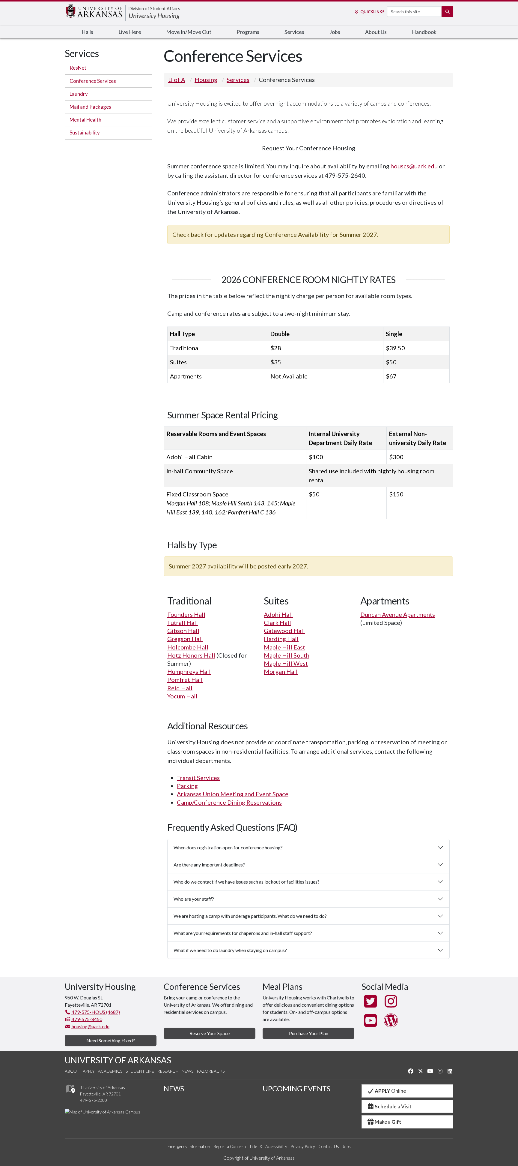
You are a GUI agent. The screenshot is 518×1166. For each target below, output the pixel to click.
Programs (248, 32)
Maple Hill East (284, 647)
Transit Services (198, 777)
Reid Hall (179, 687)
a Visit (393, 1106)
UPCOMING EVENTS (296, 1088)
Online (390, 1091)
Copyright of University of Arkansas (259, 1158)
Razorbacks (211, 1071)
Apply (89, 1071)
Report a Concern (229, 1146)
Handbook (424, 32)
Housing (206, 79)
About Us (376, 32)
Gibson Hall (183, 630)
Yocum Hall (182, 696)
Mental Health (85, 119)
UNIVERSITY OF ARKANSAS (118, 1060)
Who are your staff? (194, 899)
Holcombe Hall (187, 647)
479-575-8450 (86, 1019)
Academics (110, 1071)
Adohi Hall (278, 614)
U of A (176, 79)
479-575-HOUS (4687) (95, 1012)
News (187, 1071)
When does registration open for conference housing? (228, 847)
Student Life (140, 1071)
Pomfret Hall (185, 679)
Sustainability (85, 132)
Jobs (334, 32)
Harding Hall (281, 638)
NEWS (174, 1088)
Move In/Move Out (188, 32)
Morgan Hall (281, 671)
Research (167, 1071)
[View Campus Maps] (70, 1095)
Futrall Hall (182, 622)
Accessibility (276, 1146)
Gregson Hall (185, 638)
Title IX (255, 1146)
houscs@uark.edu (414, 166)
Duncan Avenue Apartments (397, 614)
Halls (87, 32)
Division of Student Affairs (154, 8)
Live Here (129, 32)
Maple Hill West (286, 663)
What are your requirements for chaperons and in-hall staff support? (243, 933)
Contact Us (328, 1146)
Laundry (79, 94)
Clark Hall (277, 622)
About (72, 1071)
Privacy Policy (302, 1146)
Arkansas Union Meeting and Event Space (232, 793)
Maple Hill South (286, 655)
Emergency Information (189, 1146)
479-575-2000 (93, 1100)
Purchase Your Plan (308, 1033)
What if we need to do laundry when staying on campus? (230, 950)
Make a (388, 1122)
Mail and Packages (90, 107)
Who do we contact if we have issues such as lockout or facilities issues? (247, 881)
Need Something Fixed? (110, 1040)
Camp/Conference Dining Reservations (229, 802)
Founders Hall (186, 614)
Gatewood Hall (284, 630)
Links (372, 11)
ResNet (78, 68)
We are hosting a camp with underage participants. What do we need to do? (250, 916)
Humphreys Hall (189, 671)
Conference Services (93, 81)
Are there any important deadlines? (209, 864)
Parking (187, 785)
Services (294, 32)
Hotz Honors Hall (191, 655)
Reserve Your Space (209, 1033)
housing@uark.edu (90, 1026)
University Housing (154, 15)
